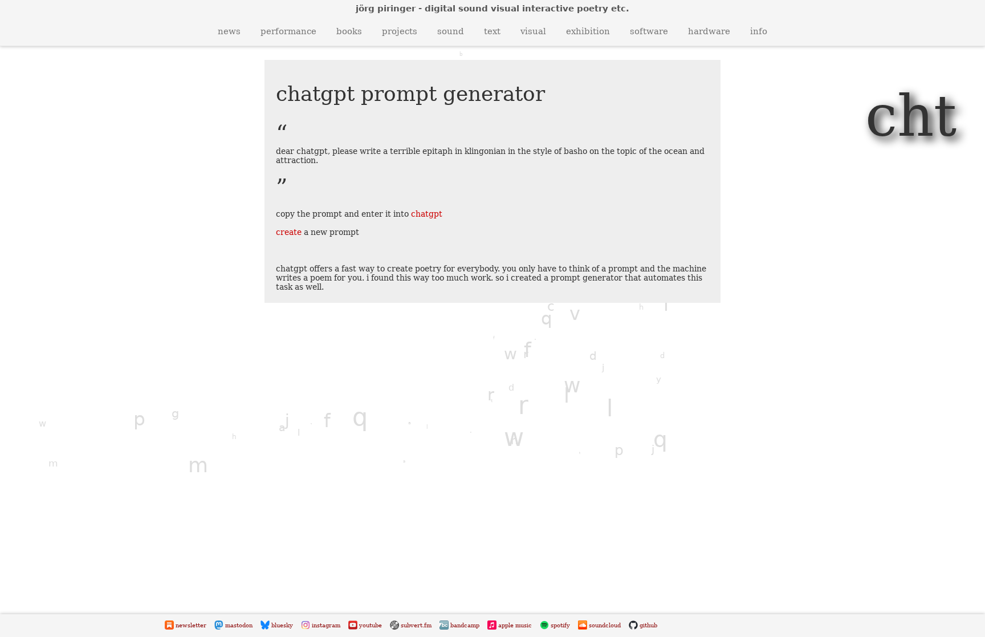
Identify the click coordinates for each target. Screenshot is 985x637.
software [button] (649, 31)
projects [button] (399, 31)
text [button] (492, 31)
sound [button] (450, 31)
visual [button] (533, 31)
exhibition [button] (588, 31)
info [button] (758, 31)
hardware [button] (709, 31)
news (229, 31)
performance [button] (288, 31)
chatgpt (426, 213)
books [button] (349, 31)
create (289, 232)
